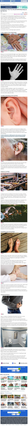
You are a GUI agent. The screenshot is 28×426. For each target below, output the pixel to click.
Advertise (25, 424)
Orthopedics (17, 417)
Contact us (3, 424)
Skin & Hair (9, 417)
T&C (15, 372)
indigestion (7, 391)
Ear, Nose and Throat (10, 418)
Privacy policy (17, 424)
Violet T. (2, 12)
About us (10, 424)
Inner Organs (20, 419)
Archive (21, 424)
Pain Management (4, 418)
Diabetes (26, 417)
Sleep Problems (22, 417)
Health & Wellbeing (3, 4)
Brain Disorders (5, 417)
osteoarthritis (2, 391)
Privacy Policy (18, 372)
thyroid (5, 391)
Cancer (2, 417)
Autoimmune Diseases (16, 418)
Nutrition (21, 418)
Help (6, 424)
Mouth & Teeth (15, 419)
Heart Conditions (6, 419)
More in (6, 393)
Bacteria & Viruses (24, 419)
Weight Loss (13, 417)
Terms (13, 424)
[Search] (27, 1)
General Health (11, 419)
